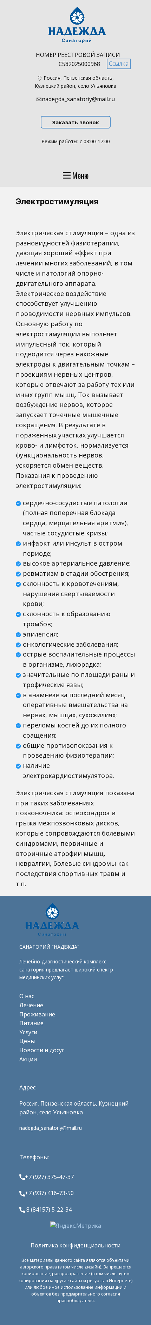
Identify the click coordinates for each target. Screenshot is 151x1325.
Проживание (37, 1014)
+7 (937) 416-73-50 (49, 1193)
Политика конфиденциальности (75, 1245)
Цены (27, 1041)
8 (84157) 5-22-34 (48, 1209)
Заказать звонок (75, 122)
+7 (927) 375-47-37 (49, 1177)
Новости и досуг (41, 1050)
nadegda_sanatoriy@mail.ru (78, 99)
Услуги (28, 1032)
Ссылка (119, 63)
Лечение (31, 1005)
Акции (28, 1059)
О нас (26, 996)
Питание (31, 1023)
